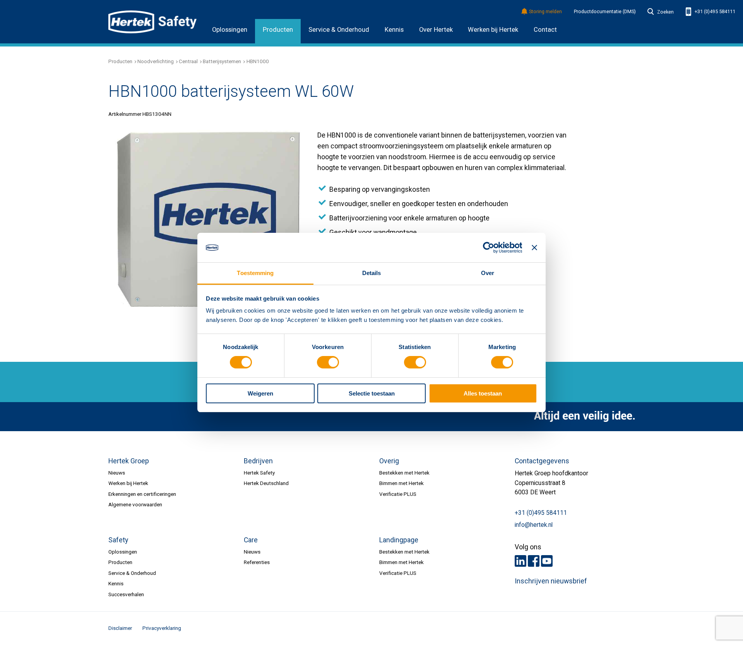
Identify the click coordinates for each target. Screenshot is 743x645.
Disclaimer (120, 628)
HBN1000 (258, 61)
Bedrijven (258, 461)
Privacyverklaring (161, 628)
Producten (278, 29)
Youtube (547, 561)
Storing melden (545, 11)
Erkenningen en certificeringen (142, 494)
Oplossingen (229, 29)
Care (251, 540)
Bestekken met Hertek (404, 473)
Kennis (394, 29)
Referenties (257, 562)
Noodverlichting (155, 61)
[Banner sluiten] (534, 247)
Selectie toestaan (372, 393)
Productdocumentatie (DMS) (605, 11)
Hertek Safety (259, 473)
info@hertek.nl (534, 524)
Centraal (188, 61)
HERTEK (152, 21)
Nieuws (116, 473)
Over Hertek (436, 29)
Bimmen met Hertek (401, 483)
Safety (118, 540)
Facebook (533, 561)
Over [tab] (487, 273)
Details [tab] (371, 273)
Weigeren (260, 393)
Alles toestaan (483, 393)
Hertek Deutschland (266, 483)
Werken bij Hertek (493, 29)
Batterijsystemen (222, 61)
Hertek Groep (128, 461)
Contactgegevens (542, 461)
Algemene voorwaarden (135, 504)
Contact (545, 29)
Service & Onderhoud (338, 29)
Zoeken (665, 12)
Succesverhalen (126, 594)
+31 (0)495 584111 (714, 11)
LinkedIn (520, 561)
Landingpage (398, 540)
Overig (389, 461)
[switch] (328, 362)
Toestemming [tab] (255, 273)
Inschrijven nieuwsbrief (551, 581)
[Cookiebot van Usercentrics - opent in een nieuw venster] (488, 247)
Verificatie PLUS (397, 494)
